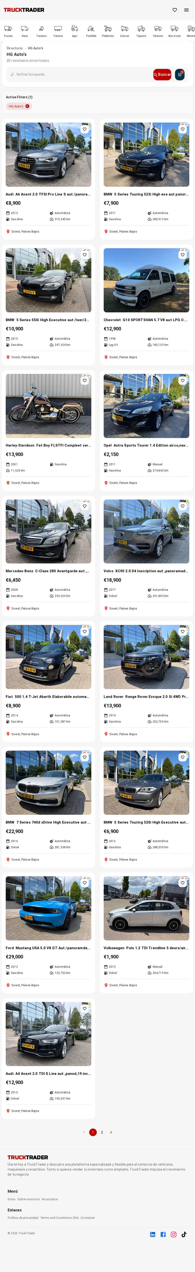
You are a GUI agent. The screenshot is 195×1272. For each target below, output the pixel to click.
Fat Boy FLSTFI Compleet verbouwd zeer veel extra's (63, 445)
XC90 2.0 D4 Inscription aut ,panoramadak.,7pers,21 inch (152, 571)
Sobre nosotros (28, 1199)
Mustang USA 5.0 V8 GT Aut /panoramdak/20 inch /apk (53, 948)
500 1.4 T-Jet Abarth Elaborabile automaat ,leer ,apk (53, 697)
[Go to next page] (111, 1132)
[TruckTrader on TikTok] (184, 1234)
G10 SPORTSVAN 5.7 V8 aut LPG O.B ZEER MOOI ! (156, 320)
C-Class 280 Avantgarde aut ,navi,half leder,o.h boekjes (63, 571)
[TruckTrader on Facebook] (163, 1234)
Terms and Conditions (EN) (59, 1218)
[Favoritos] (174, 9)
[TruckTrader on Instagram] (173, 1234)
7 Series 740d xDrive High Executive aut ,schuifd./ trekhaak (53, 822)
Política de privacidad (23, 1218)
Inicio (11, 1199)
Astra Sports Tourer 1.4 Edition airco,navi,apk (151, 445)
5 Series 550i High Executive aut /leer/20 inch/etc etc (53, 320)
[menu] (186, 10)
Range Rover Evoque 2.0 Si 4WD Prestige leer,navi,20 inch (157, 697)
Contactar (88, 1218)
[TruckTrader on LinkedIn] (152, 1234)
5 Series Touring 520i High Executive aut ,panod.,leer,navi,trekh (151, 822)
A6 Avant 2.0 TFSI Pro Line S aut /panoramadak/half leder (53, 194)
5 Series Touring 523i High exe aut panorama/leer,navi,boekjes (151, 194)
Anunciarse (50, 1199)
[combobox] (83, 74)
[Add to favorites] (84, 129)
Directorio (15, 48)
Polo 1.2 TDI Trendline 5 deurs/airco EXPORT (157, 948)
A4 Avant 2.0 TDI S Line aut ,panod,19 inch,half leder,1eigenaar (53, 1074)
